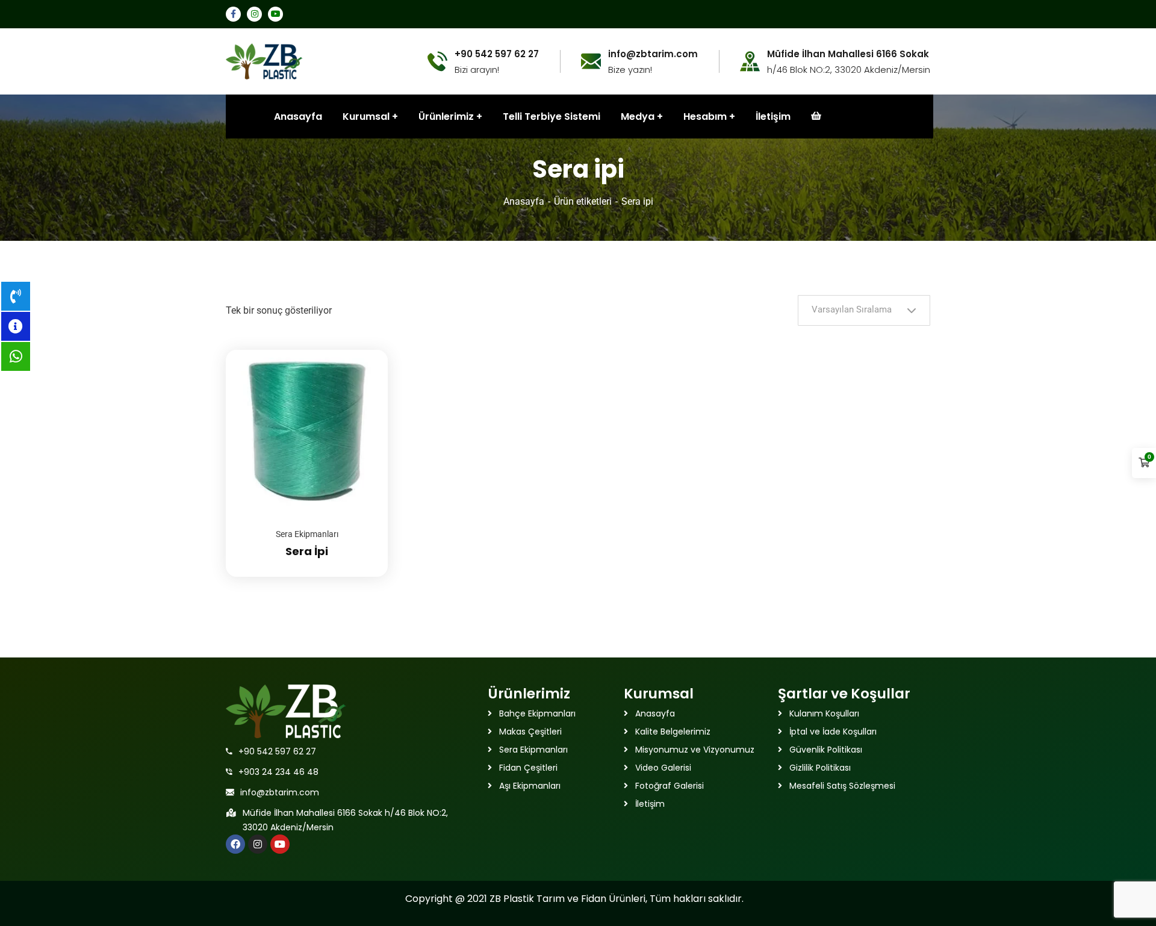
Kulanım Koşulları (824, 713)
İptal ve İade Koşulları (833, 732)
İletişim (773, 116)
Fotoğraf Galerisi (669, 786)
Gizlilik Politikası (820, 768)
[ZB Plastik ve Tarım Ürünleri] (264, 60)
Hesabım (705, 116)
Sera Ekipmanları (307, 534)
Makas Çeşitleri (530, 732)
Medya (637, 116)
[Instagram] (257, 844)
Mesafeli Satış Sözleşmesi (842, 786)
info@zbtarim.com (279, 792)
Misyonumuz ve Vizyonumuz (694, 750)
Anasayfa (523, 201)
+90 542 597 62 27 (277, 751)
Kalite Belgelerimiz (672, 732)
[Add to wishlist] (364, 380)
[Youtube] (280, 844)
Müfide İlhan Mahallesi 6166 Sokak (848, 54)
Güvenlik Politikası (825, 750)
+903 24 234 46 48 (278, 772)
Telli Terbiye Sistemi (551, 116)
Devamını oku (364, 350)
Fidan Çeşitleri (528, 768)
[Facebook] (235, 844)
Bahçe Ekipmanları (537, 713)
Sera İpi (306, 551)
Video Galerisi (663, 768)
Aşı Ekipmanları (530, 786)
